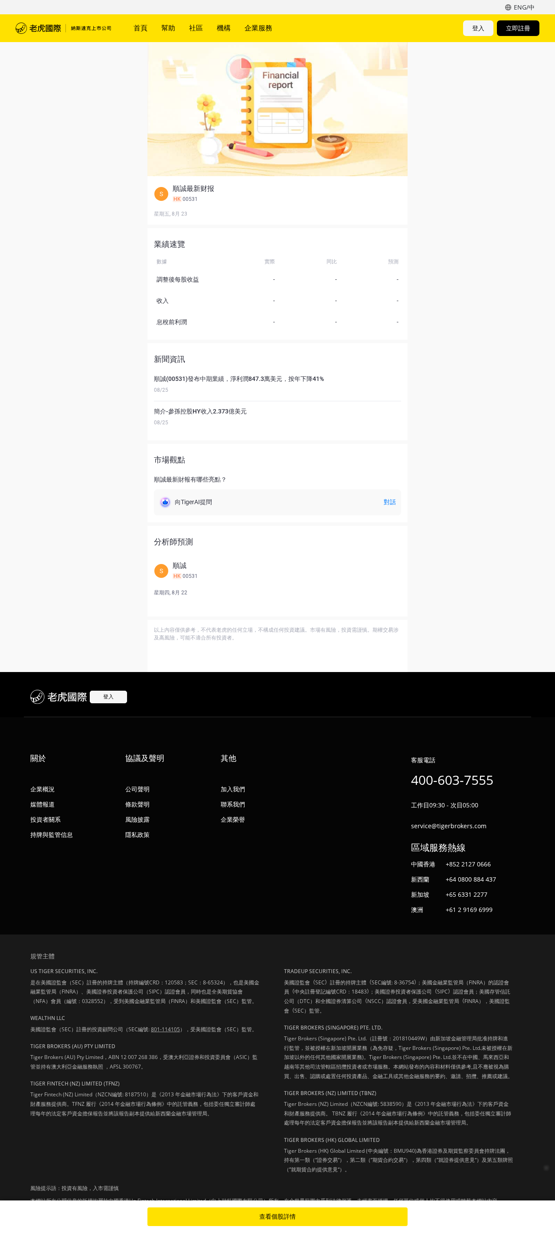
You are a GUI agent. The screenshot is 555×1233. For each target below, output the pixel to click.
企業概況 (42, 789)
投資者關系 (45, 819)
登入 (478, 28)
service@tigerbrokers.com (448, 826)
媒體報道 (42, 804)
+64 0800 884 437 (471, 879)
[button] (277, 194)
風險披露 (137, 819)
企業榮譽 (233, 819)
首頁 (140, 28)
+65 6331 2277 (466, 894)
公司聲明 (137, 789)
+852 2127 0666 (468, 864)
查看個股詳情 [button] (277, 1216)
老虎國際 (63, 28)
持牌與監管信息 (51, 834)
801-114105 (165, 1029)
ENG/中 (524, 7)
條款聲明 (137, 804)
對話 (390, 501)
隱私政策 (137, 834)
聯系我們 (233, 804)
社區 (196, 28)
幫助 (168, 28)
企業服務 (258, 28)
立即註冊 (518, 28)
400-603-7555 (452, 780)
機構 (224, 28)
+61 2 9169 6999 (469, 909)
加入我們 (233, 789)
